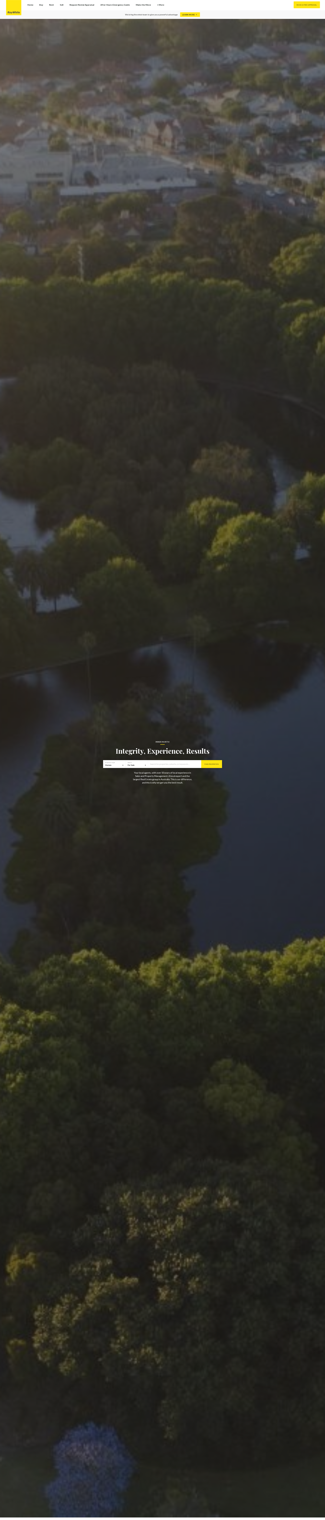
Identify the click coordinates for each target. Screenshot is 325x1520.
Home (30, 5)
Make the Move (143, 5)
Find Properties (212, 764)
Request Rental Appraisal (82, 5)
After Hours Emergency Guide (115, 5)
